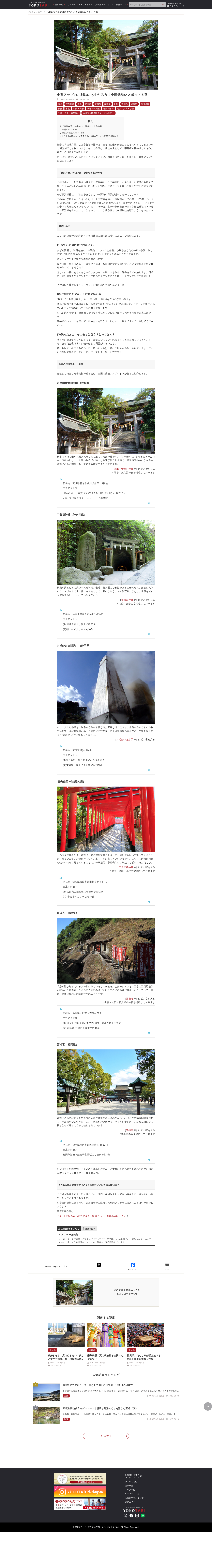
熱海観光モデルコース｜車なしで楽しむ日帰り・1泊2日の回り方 (98, 1385)
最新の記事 (90, 1229)
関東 (60, 104)
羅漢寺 (129, 998)
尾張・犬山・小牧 (125, 108)
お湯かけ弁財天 (124, 739)
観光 (60, 108)
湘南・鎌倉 (108, 108)
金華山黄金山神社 (123, 468)
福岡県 (124, 104)
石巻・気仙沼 (93, 108)
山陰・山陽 (78, 108)
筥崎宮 (129, 1130)
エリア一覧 (71, 4)
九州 (116, 104)
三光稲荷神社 (126, 867)
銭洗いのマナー (68, 129)
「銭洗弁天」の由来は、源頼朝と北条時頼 (81, 126)
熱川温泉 (145, 104)
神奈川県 (70, 104)
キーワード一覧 (86, 4)
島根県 (107, 104)
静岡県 (88, 104)
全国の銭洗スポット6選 (72, 133)
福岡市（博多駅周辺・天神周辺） (99, 113)
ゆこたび (31, 12)
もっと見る (106, 1436)
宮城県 (134, 104)
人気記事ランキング (104, 4)
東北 (68, 108)
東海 (79, 104)
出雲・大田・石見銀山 (68, 113)
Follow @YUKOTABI (127, 1294)
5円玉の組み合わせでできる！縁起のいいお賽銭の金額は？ (89, 136)
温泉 (66, 1396)
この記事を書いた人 (70, 1229)
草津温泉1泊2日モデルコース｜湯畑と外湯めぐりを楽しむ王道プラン (100, 1408)
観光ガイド (121, 4)
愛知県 (98, 104)
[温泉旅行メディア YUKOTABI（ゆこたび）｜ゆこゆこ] (134, 1509)
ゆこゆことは (131, 1481)
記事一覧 (59, 4)
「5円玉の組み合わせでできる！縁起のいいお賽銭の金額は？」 (91, 1216)
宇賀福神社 (127, 599)
